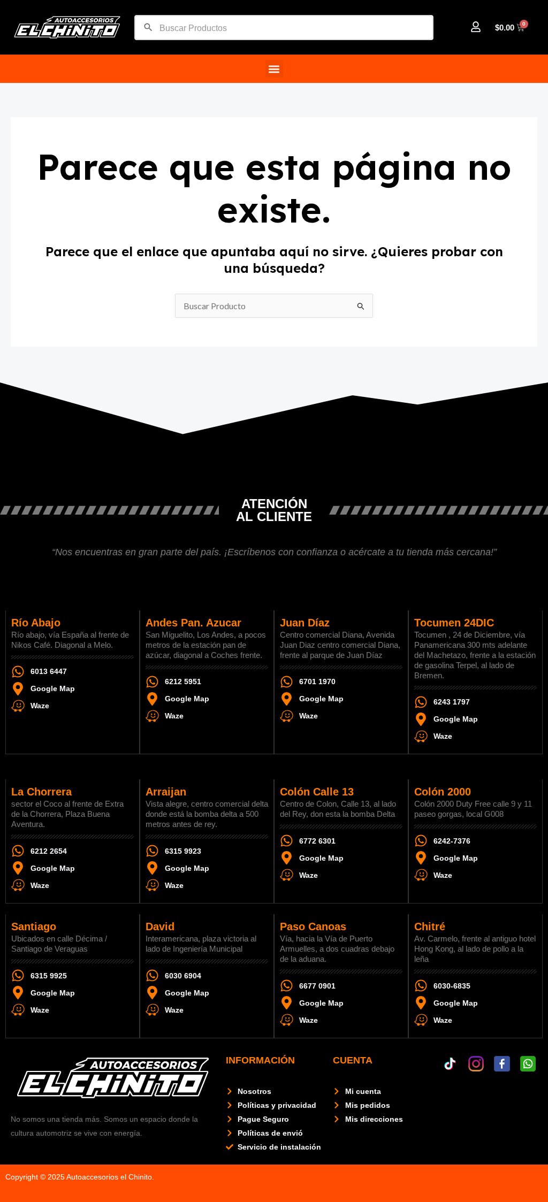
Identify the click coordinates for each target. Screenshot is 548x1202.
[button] (274, 69)
